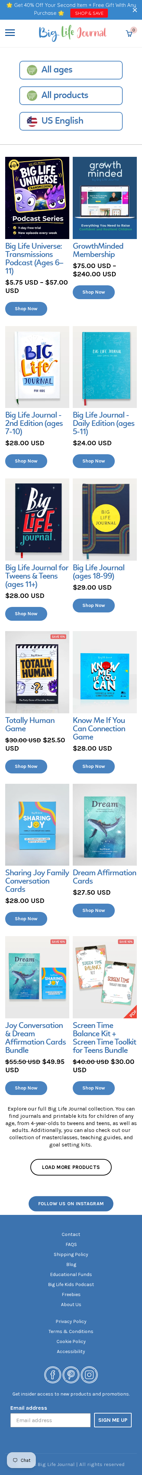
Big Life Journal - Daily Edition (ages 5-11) (103, 423)
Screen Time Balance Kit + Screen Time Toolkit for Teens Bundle (104, 1038)
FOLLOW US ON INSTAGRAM (71, 1204)
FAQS (71, 1244)
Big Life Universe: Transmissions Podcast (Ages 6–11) (34, 259)
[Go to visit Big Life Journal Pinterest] (71, 1374)
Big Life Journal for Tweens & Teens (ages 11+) (36, 576)
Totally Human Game (29, 725)
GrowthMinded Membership (98, 250)
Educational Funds (71, 1274)
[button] (135, 10)
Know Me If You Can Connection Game (99, 729)
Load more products (71, 1167)
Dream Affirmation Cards (104, 877)
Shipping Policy (71, 1254)
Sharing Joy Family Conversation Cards (37, 881)
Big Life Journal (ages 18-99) (98, 572)
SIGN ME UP (113, 1420)
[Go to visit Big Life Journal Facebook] (52, 1374)
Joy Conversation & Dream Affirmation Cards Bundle (35, 1038)
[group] (37, 236)
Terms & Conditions (71, 1331)
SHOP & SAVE (89, 13)
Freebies (71, 1294)
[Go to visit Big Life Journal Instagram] (89, 1374)
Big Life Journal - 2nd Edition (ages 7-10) (34, 423)
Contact (71, 1234)
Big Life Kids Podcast (71, 1284)
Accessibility (71, 1351)
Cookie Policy (71, 1341)
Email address (28, 1408)
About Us (71, 1304)
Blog (71, 1264)
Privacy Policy (71, 1321)
